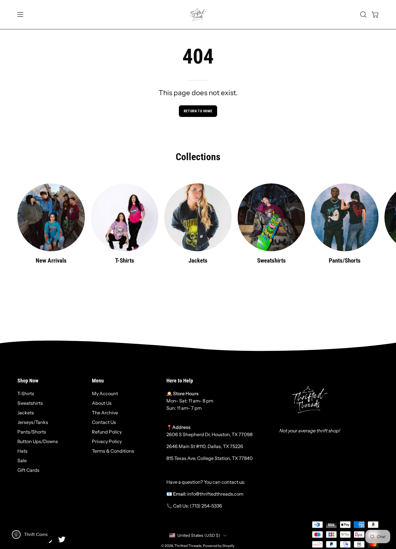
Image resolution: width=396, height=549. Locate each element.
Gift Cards (28, 470)
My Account (105, 393)
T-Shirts (25, 393)
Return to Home (198, 111)
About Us (102, 403)
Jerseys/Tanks (32, 422)
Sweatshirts (30, 403)
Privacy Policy (107, 441)
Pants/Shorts (31, 432)
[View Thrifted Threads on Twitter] (61, 539)
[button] (363, 14)
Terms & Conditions (113, 451)
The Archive (105, 413)
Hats (22, 451)
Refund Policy (107, 432)
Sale (22, 460)
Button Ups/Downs (37, 441)
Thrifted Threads (187, 545)
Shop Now (27, 381)
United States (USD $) (198, 535)
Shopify (228, 545)
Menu (98, 381)
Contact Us (104, 422)
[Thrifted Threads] (198, 14)
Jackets (25, 413)
